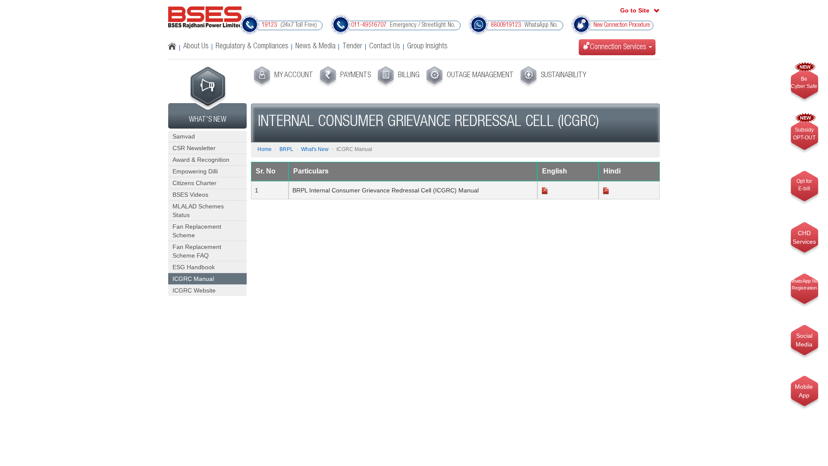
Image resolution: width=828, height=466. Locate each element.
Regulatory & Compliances (252, 46)
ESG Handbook (193, 267)
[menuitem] (282, 77)
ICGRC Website (194, 290)
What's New (315, 149)
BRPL (286, 149)
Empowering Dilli (195, 171)
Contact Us (384, 46)
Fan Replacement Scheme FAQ (196, 251)
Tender (352, 46)
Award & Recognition (200, 159)
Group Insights (427, 46)
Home (264, 149)
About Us (196, 46)
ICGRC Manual (193, 278)
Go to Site (634, 10)
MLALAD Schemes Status (198, 210)
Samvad (183, 136)
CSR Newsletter (194, 148)
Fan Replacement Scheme (196, 231)
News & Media (315, 46)
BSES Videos (190, 194)
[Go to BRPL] (205, 20)
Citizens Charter (194, 182)
